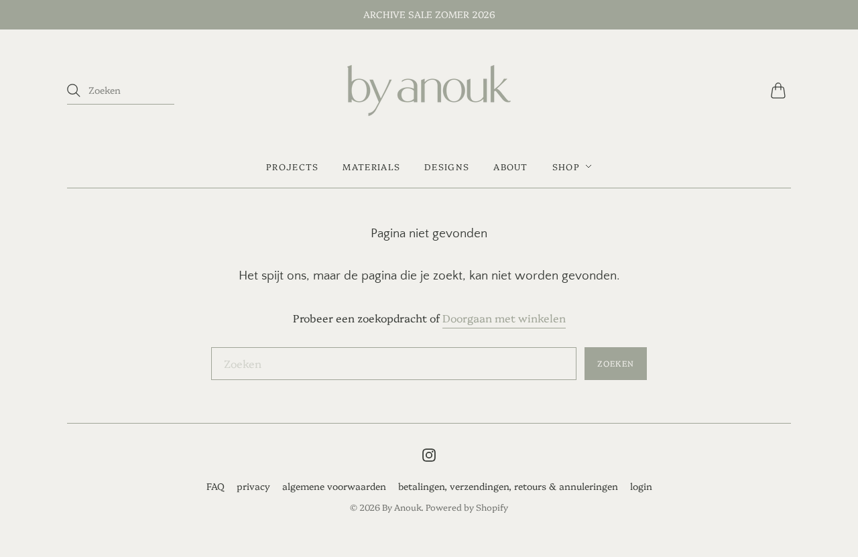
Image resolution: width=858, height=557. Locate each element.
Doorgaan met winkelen (504, 317)
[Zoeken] (73, 90)
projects (292, 166)
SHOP (566, 166)
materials (371, 166)
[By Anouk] (429, 90)
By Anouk (401, 507)
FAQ (215, 486)
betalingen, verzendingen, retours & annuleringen (508, 486)
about (510, 166)
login (641, 486)
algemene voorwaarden (334, 486)
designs (446, 166)
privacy (253, 486)
